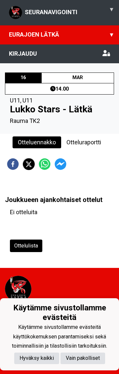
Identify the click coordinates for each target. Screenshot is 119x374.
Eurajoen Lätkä (61, 34)
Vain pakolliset (83, 358)
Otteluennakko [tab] (37, 142)
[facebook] (13, 164)
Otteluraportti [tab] (83, 142)
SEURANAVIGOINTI (69, 10)
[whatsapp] (45, 164)
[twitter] (29, 164)
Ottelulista (26, 246)
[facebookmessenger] (60, 164)
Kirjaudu (23, 53)
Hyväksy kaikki (37, 358)
